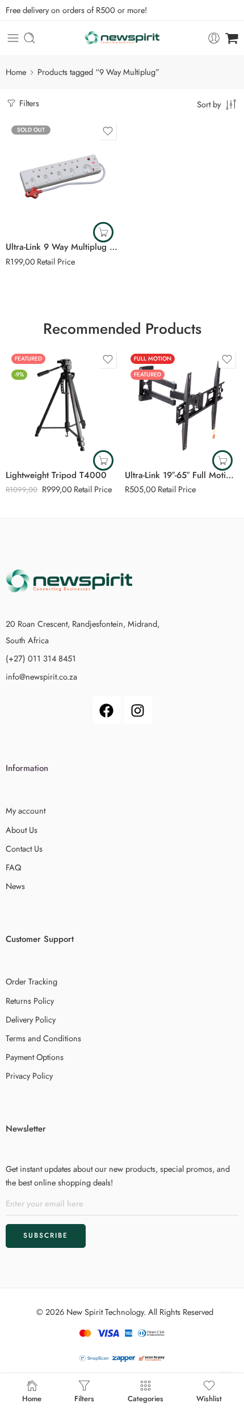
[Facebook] (106, 710)
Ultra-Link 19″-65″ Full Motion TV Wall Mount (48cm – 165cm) (181, 475)
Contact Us (24, 848)
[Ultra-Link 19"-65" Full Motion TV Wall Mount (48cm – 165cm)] (181, 405)
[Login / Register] (214, 38)
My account (25, 810)
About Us (21, 830)
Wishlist (209, 1397)
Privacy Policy (29, 1076)
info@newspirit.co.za (41, 676)
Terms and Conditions (43, 1038)
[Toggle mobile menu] (13, 38)
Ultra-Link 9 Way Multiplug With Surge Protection (62, 247)
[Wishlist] (107, 131)
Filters (28, 103)
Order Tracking (31, 981)
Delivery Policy (31, 1019)
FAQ (13, 867)
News (15, 886)
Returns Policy (30, 1001)
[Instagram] (138, 710)
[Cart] (231, 38)
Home (16, 72)
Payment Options (35, 1057)
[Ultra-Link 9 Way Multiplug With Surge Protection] (62, 176)
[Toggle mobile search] (29, 38)
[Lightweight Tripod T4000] (62, 405)
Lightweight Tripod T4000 (58, 475)
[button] (103, 460)
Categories (145, 1397)
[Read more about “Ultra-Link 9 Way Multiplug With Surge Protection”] (103, 232)
